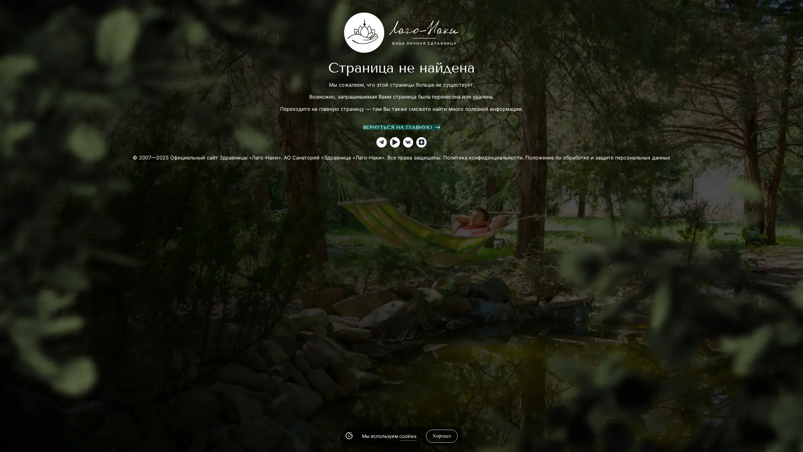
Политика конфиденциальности (483, 157)
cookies (408, 436)
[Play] (395, 142)
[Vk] (408, 142)
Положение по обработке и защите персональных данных (597, 157)
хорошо (442, 436)
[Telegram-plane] (381, 142)
